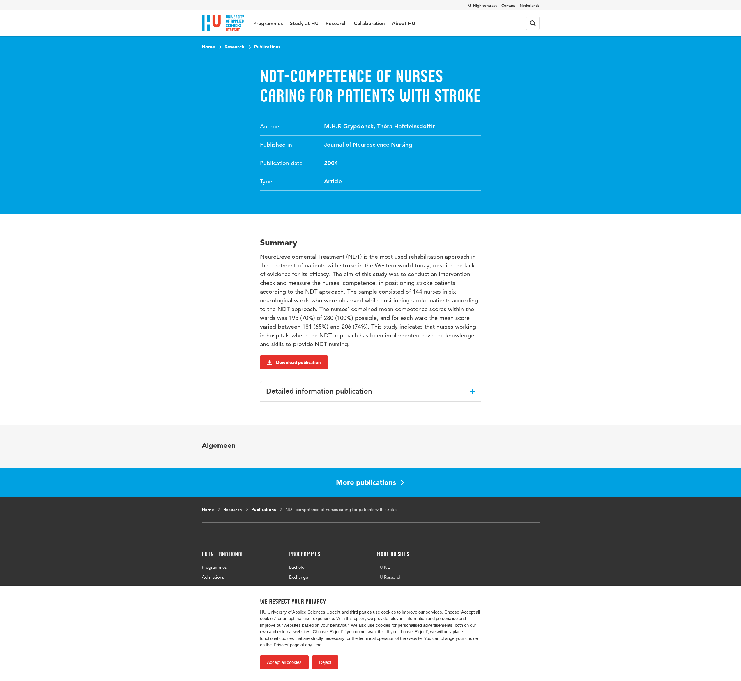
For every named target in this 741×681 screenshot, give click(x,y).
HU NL (383, 567)
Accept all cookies (284, 662)
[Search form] (533, 23)
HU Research (388, 577)
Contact (508, 5)
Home (208, 47)
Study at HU (304, 23)
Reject (325, 662)
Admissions (213, 577)
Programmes (268, 23)
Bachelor (297, 567)
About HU (403, 23)
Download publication (298, 362)
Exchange (298, 577)
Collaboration (369, 23)
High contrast (485, 5)
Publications (267, 47)
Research (336, 23)
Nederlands (530, 5)
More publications (366, 482)
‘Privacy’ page (286, 644)
